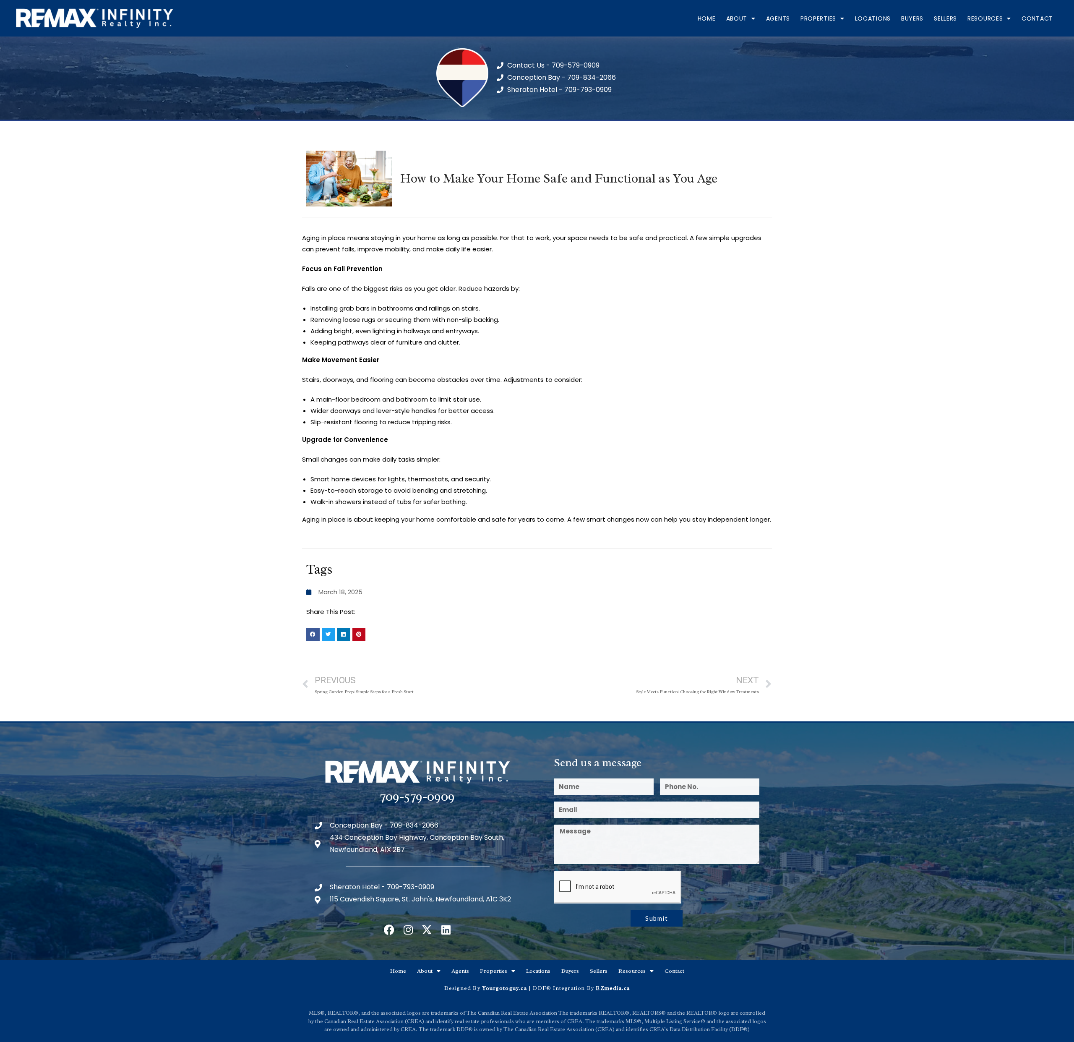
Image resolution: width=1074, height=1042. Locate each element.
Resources (985, 18)
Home (707, 18)
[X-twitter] (426, 929)
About (737, 18)
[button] (313, 634)
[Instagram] (408, 929)
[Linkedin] (445, 929)
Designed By (463, 988)
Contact (1037, 18)
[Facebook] (389, 929)
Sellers (945, 18)
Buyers (912, 18)
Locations (873, 18)
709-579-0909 (417, 796)
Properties (818, 18)
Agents (778, 18)
